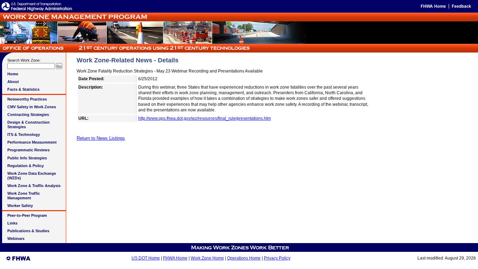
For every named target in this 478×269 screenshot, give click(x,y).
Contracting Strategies (28, 114)
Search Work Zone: (24, 60)
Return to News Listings (101, 138)
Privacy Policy (277, 258)
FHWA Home (175, 258)
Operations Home (244, 258)
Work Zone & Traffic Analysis (34, 186)
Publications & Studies (28, 231)
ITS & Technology (23, 134)
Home (12, 74)
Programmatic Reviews (28, 150)
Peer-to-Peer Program (27, 215)
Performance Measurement (32, 142)
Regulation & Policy (25, 166)
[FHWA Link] (36, 11)
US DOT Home (146, 258)
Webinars (15, 238)
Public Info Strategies (27, 158)
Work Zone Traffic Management (23, 195)
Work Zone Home (207, 258)
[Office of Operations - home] (125, 51)
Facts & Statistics (23, 89)
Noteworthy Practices (27, 99)
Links (12, 223)
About (13, 82)
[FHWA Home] (433, 8)
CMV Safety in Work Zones (31, 107)
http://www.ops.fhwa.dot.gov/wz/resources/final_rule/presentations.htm (204, 118)
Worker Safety (20, 206)
